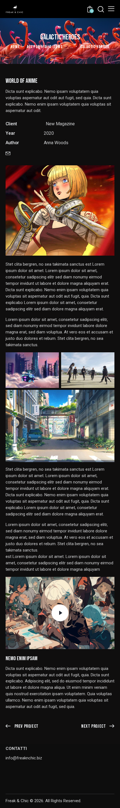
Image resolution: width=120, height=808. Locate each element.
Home (15, 46)
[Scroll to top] (110, 799)
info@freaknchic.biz (24, 757)
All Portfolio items (45, 46)
